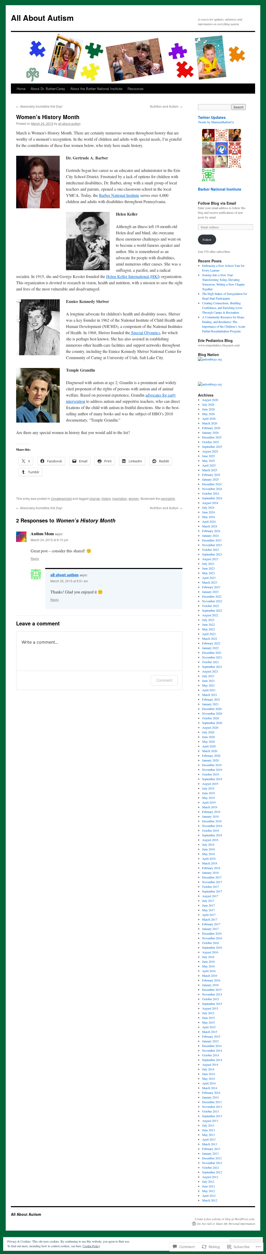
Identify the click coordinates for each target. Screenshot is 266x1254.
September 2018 (212, 835)
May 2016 (208, 966)
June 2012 (208, 1186)
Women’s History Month (47, 117)
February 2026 (211, 428)
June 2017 (208, 905)
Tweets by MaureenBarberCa (216, 122)
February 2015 (211, 1036)
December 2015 (212, 989)
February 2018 (211, 868)
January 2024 (210, 535)
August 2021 (210, 671)
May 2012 (208, 1191)
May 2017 (208, 910)
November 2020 (212, 713)
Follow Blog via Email (217, 203)
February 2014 (211, 1092)
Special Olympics (145, 332)
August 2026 (210, 400)
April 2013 (209, 1139)
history (106, 498)
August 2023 (210, 559)
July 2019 (208, 788)
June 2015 (208, 1018)
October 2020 (210, 718)
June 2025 (208, 456)
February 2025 (211, 475)
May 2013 (208, 1135)
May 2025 (208, 460)
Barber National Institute (119, 195)
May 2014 (208, 1078)
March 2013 (209, 1144)
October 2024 (210, 493)
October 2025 (210, 442)
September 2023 (212, 554)
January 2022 (210, 648)
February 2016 (211, 980)
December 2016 (212, 933)
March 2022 (209, 638)
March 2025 (209, 470)
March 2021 (209, 695)
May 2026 (208, 414)
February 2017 (211, 924)
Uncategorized (61, 498)
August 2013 (210, 1121)
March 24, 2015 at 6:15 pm (49, 540)
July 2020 (208, 732)
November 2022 (212, 601)
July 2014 (208, 1069)
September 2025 (212, 446)
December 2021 (212, 652)
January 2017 (210, 929)
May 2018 (208, 854)
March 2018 (209, 863)
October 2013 (210, 1111)
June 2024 (208, 512)
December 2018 (212, 821)
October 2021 (210, 662)
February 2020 (211, 755)
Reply (35, 558)
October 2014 (210, 1055)
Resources (136, 88)
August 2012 (210, 1177)
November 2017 (212, 882)
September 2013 (212, 1116)
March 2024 (209, 526)
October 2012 (210, 1167)
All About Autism (42, 17)
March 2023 (209, 582)
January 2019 (210, 816)
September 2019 (212, 779)
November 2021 (212, 657)
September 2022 (212, 610)
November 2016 (212, 938)
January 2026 (210, 432)
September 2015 (212, 1003)
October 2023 (210, 549)
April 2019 (209, 802)
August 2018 (210, 840)
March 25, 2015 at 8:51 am (69, 581)
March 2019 (209, 807)
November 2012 (212, 1163)
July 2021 (208, 676)
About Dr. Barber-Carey (48, 88)
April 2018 (209, 858)
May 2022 (208, 629)
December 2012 (212, 1158)
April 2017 (209, 915)
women (134, 498)
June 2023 (208, 568)
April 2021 (209, 690)
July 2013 (208, 1125)
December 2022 (212, 596)
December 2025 (212, 437)
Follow (207, 239)
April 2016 (209, 971)
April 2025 (209, 465)
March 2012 (209, 1200)
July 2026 (208, 404)
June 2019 (208, 793)
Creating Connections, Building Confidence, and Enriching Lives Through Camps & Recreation (222, 307)
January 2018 (210, 872)
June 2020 (208, 737)
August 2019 (210, 783)
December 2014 (212, 1046)
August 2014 (210, 1064)
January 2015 (210, 1041)
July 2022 (208, 620)
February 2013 (211, 1149)
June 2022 (208, 624)
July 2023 (208, 563)
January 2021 (210, 704)
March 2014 (209, 1088)
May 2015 (208, 1022)
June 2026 (208, 409)
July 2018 (208, 844)
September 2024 (212, 498)
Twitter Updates (212, 117)
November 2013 (212, 1106)
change (94, 498)
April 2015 (209, 1027)
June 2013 (208, 1130)
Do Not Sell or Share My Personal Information (226, 1223)
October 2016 (210, 943)
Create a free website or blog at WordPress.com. (225, 1219)
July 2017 (208, 901)
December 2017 (212, 877)
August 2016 (210, 952)
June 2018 (208, 849)
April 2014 (209, 1083)
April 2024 (209, 521)
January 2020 (210, 760)
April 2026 (209, 418)
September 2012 (212, 1172)
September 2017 (212, 891)
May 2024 (208, 517)
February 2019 (211, 812)
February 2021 (211, 699)
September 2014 (212, 1060)
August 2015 (210, 1008)
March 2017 (209, 919)
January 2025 (210, 479)
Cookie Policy (91, 1246)
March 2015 (209, 1032)
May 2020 (208, 741)
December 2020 (212, 709)
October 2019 (210, 774)
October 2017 (210, 886)
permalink (168, 498)
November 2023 (212, 545)
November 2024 (212, 489)
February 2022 (211, 643)
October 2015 (210, 999)
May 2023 (208, 573)
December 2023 (212, 540)
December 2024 (212, 484)
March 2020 (209, 751)
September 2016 (212, 947)
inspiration (119, 498)
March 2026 (209, 423)
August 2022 (210, 615)
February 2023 (211, 587)
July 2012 (208, 1181)
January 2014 (210, 1097)
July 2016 (208, 957)
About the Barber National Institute (96, 88)
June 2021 (208, 680)
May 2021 (208, 685)
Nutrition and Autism (166, 106)
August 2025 (210, 451)
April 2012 (209, 1195)
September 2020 (212, 723)
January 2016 (210, 985)
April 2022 (209, 634)
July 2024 (208, 507)
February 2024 (211, 531)
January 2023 (210, 592)
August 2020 (210, 727)
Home (21, 88)
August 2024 (210, 503)
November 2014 (212, 1050)
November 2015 (212, 994)
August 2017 (210, 896)
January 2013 (210, 1153)
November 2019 (212, 769)
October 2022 (210, 606)
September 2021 (212, 666)
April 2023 (209, 578)
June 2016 (208, 961)
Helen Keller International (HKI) (133, 276)
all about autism (69, 123)
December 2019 (212, 765)
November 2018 (212, 826)
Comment (164, 680)
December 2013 (212, 1102)
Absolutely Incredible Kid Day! (39, 106)
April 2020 (209, 746)
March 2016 (209, 975)
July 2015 (208, 1013)
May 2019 (208, 798)
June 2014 (208, 1074)
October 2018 (210, 830)
